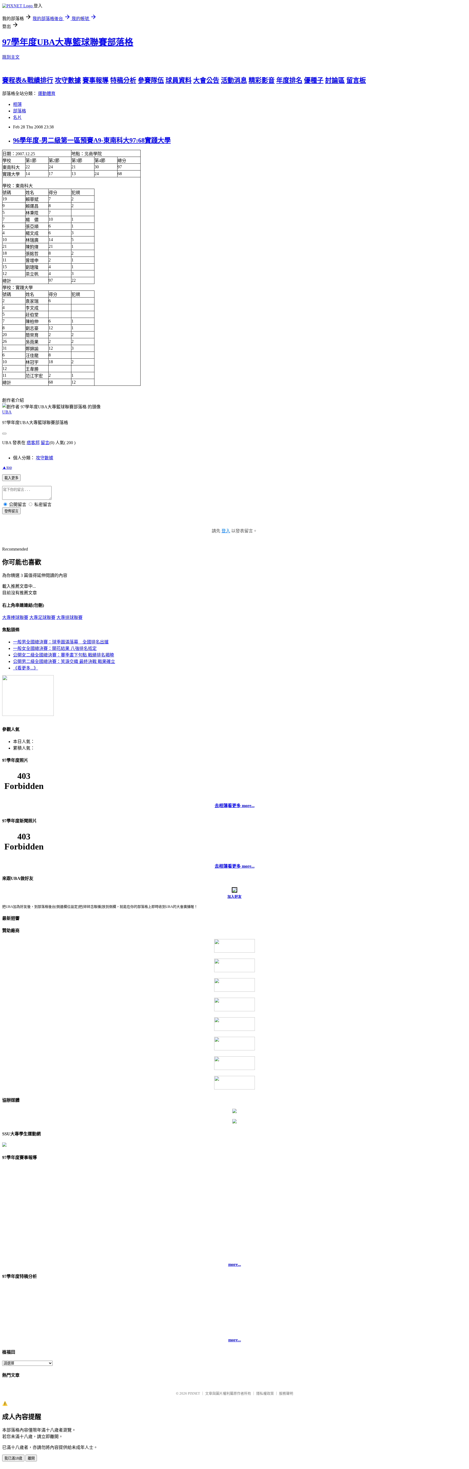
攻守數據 (68, 80)
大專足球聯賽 (42, 617)
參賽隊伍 (151, 80)
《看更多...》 (25, 668)
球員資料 (179, 80)
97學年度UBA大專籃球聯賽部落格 (67, 42)
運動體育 (46, 93)
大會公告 (206, 80)
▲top (7, 467)
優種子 (314, 80)
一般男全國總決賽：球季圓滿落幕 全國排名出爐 (61, 642)
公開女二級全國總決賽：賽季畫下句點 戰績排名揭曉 (63, 655)
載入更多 (11, 478)
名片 (17, 117)
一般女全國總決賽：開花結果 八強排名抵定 (55, 648)
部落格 (19, 111)
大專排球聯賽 (69, 617)
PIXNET (194, 1393)
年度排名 (289, 80)
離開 (31, 1458)
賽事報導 (96, 80)
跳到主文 (11, 57)
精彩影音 (262, 80)
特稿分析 (123, 80)
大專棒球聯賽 (15, 617)
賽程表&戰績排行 (27, 80)
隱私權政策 (265, 1393)
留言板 (356, 80)
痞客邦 (33, 442)
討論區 (335, 80)
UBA (7, 412)
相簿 (17, 104)
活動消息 (234, 80)
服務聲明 (286, 1393)
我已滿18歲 (13, 1458)
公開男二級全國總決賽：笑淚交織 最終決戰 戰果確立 (64, 661)
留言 (45, 442)
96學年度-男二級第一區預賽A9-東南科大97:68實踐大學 (92, 140)
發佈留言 (11, 511)
